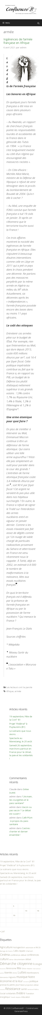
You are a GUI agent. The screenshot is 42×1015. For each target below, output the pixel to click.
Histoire (29, 969)
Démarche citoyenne (16, 963)
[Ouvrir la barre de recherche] (38, 23)
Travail (12, 997)
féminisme (11, 968)
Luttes (22, 972)
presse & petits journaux (12, 984)
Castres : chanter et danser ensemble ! (20, 831)
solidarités (11, 993)
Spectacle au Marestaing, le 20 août (18, 873)
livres (15, 973)
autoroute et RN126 (33, 947)
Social (2, 993)
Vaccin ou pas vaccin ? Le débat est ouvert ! (20, 810)
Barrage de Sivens (6, 951)
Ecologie (37, 964)
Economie (2, 969)
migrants (12, 977)
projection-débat (31, 985)
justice (2, 973)
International (36, 969)
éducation (25, 997)
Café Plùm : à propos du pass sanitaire (20, 821)
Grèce (24, 968)
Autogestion (19, 947)
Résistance (12, 989)
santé (24, 989)
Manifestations (33, 972)
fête (19, 968)
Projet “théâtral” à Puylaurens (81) (17, 865)
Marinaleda (4, 977)
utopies (18, 997)
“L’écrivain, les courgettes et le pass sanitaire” (20, 800)
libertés (8, 972)
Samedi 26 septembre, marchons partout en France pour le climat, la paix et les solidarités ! (21, 752)
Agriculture (6, 947)
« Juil (2, 931)
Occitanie (26, 981)
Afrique (10, 691)
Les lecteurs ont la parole (19, 687)
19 (14, 915)
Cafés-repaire (19, 950)
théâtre (20, 993)
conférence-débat (18, 955)
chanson (29, 951)
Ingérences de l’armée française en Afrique (18, 41)
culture (4, 959)
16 (38, 911)
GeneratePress (21, 1011)
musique (22, 977)
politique (33, 981)
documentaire (19, 959)
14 (26, 911)
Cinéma (5, 955)
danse (11, 959)
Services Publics (33, 989)
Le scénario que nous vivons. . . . (16, 869)
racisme (2, 989)
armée (18, 691)
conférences (33, 954)
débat (28, 959)
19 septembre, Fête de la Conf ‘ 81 (17, 861)
